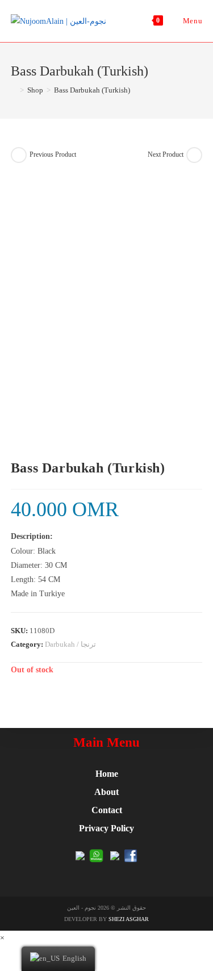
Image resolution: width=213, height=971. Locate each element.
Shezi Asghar (128, 919)
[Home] (13, 90)
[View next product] (194, 155)
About (106, 792)
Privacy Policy (106, 828)
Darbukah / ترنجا (70, 644)
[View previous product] (19, 155)
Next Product (165, 154)
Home (106, 774)
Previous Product (53, 154)
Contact (106, 810)
